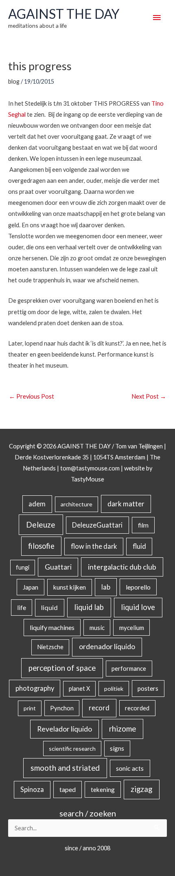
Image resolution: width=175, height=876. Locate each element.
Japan (30, 587)
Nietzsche (50, 646)
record (99, 707)
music (97, 627)
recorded (137, 708)
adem (37, 504)
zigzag (141, 789)
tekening (103, 789)
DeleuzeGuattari (97, 525)
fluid (139, 546)
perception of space (62, 667)
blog (14, 81)
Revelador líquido (64, 729)
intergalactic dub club (122, 566)
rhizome (122, 728)
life (21, 607)
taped (67, 789)
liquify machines (52, 627)
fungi (22, 567)
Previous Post (31, 396)
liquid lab (89, 607)
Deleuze (40, 524)
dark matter (125, 503)
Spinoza (32, 789)
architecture (76, 504)
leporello (138, 587)
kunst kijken (69, 587)
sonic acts (130, 768)
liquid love (138, 607)
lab (105, 587)
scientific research (72, 748)
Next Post (148, 396)
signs (117, 748)
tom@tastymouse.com (90, 468)
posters (148, 688)
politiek (113, 688)
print (30, 708)
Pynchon (62, 708)
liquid (49, 607)
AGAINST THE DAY (63, 14)
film (143, 525)
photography (34, 688)
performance (129, 668)
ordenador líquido (107, 646)
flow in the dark (94, 546)
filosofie (41, 545)
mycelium (131, 627)
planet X (79, 688)
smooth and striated (65, 767)
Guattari (58, 567)
